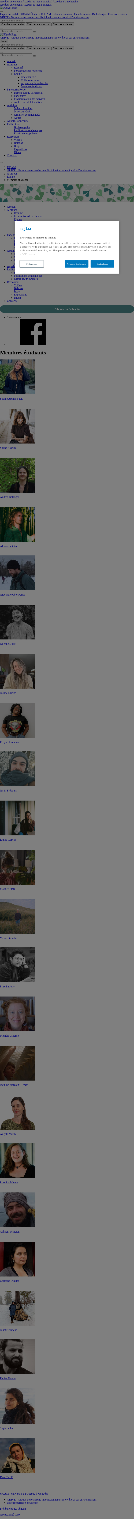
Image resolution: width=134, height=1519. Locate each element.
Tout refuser (102, 264)
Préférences (31, 264)
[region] (67, 247)
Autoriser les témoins (77, 264)
